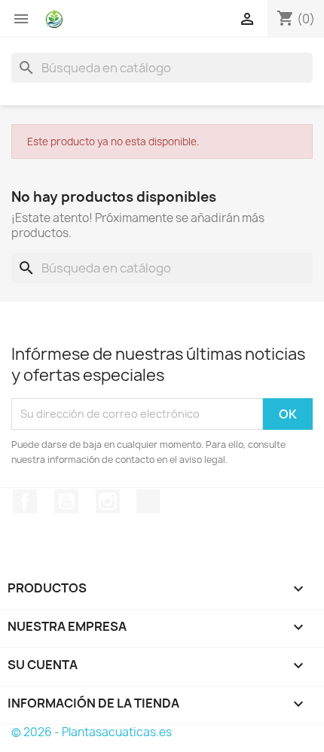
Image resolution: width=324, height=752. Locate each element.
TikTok (148, 501)
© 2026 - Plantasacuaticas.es (91, 732)
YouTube (66, 501)
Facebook (25, 501)
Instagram (108, 501)
